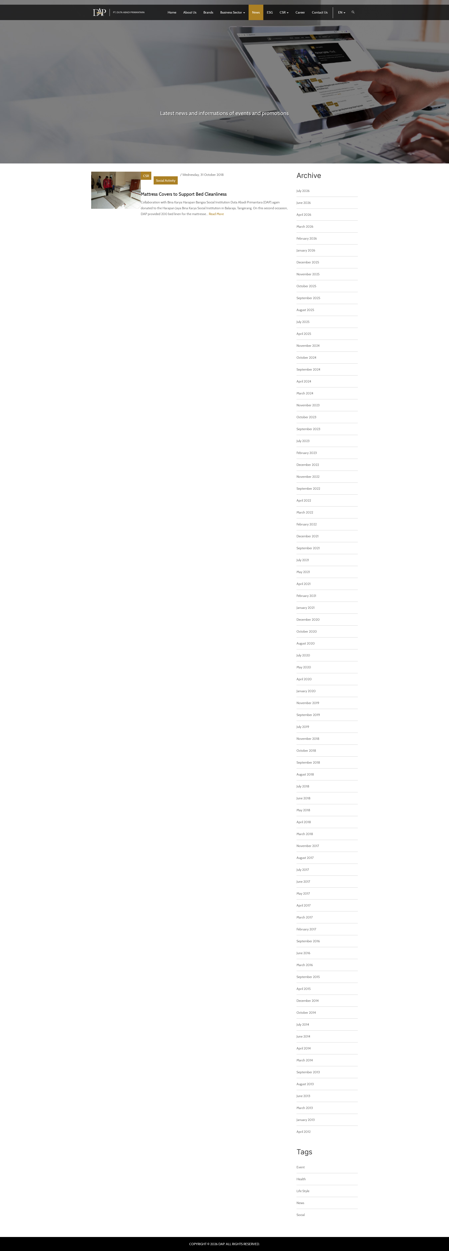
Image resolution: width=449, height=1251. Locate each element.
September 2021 (308, 548)
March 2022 (305, 512)
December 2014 (308, 1001)
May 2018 (303, 810)
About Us (189, 12)
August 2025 (305, 310)
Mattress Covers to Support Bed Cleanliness (184, 194)
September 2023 (308, 429)
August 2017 (305, 858)
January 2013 (306, 1120)
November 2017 (308, 846)
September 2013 (308, 1072)
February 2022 (307, 524)
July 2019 (303, 727)
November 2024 (308, 345)
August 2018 (305, 774)
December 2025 (308, 262)
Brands (208, 12)
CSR (283, 12)
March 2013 (305, 1108)
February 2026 (307, 238)
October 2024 (306, 357)
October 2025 (306, 286)
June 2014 (303, 1036)
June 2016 (303, 953)
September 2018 (308, 762)
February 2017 (306, 929)
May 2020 (304, 667)
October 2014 (306, 1012)
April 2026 (304, 214)
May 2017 (303, 893)
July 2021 (303, 560)
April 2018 (304, 822)
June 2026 (304, 203)
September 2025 (308, 298)
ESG (270, 12)
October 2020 (307, 631)
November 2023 (308, 405)
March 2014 (305, 1060)
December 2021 (308, 536)
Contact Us (320, 12)
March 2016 (305, 965)
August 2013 (305, 1084)
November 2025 (308, 274)
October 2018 (306, 750)
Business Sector (231, 12)
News (256, 12)
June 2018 (304, 798)
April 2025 (304, 334)
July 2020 (303, 655)
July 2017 (303, 870)
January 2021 (306, 608)
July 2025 (303, 322)
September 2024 (308, 369)
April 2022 (304, 500)
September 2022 (308, 488)
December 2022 (308, 465)
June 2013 (303, 1096)
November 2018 (308, 739)
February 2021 (306, 596)
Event (301, 1167)
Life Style (303, 1191)
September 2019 (308, 715)
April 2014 (304, 1048)
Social (301, 1215)
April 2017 (304, 905)
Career (300, 12)
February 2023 (307, 453)
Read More (216, 214)
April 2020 (304, 679)
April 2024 (304, 381)
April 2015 (304, 989)
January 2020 (306, 691)
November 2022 (308, 476)
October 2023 (306, 417)
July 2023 (303, 441)
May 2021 (303, 572)
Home (172, 12)
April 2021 (304, 584)
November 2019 (308, 703)
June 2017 (303, 881)
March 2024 (305, 393)
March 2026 (305, 226)
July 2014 (303, 1024)
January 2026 (306, 250)
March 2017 (305, 917)
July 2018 (303, 786)
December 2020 (308, 619)
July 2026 (303, 191)
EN (340, 12)
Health (301, 1179)
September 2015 (308, 977)
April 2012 (304, 1132)
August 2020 (306, 643)
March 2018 (305, 834)
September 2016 (308, 941)
